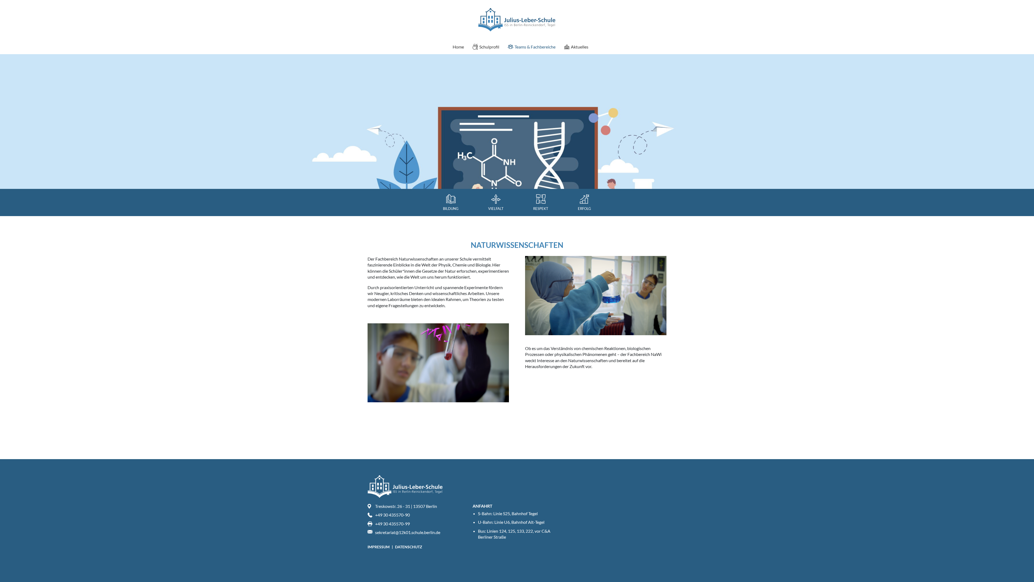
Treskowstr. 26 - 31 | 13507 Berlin (406, 506)
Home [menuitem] (458, 46)
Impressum (379, 547)
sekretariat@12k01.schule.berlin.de (407, 532)
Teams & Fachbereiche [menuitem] (535, 46)
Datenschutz (408, 547)
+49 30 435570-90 (392, 514)
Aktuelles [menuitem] (579, 46)
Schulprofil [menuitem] (489, 46)
